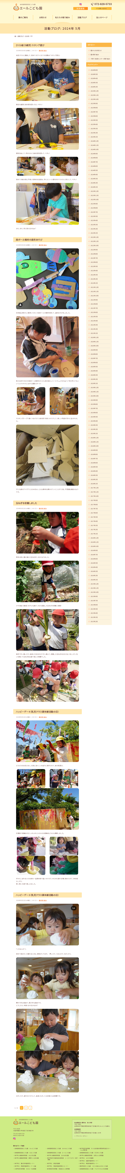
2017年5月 (94, 517)
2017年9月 (94, 500)
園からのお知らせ (96, 50)
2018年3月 (94, 475)
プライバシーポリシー (82, 1136)
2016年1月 (94, 580)
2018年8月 (94, 454)
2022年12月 (94, 237)
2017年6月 (94, 513)
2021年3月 (94, 325)
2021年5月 (94, 316)
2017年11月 (94, 492)
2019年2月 (94, 429)
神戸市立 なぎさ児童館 (86, 1158)
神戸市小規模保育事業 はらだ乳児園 (25, 1155)
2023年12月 (94, 191)
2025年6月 (94, 116)
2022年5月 (94, 266)
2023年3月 (94, 224)
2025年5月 (94, 120)
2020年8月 (94, 354)
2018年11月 (94, 442)
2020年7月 (94, 358)
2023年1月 (94, 233)
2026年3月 (94, 82)
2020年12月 (94, 337)
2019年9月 (94, 400)
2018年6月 (94, 463)
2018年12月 (94, 438)
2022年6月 (94, 262)
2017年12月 (94, 488)
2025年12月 (94, 91)
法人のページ (102, 17)
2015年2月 (94, 621)
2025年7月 (94, 112)
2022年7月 (94, 258)
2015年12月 (94, 584)
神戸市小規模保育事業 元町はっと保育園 (91, 1155)
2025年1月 (94, 137)
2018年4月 (94, 471)
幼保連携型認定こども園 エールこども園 (58, 1153)
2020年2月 (94, 379)
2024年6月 (94, 166)
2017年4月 (94, 521)
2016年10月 (94, 546)
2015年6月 (94, 605)
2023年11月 (94, 195)
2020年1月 (94, 383)
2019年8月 (94, 404)
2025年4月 (94, 124)
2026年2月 (94, 87)
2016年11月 (94, 542)
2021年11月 (94, 291)
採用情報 (81, 8)
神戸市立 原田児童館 (53, 1163)
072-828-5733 (20, 1134)
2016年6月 (94, 559)
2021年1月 (94, 333)
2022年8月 (94, 254)
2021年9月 (94, 300)
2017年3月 (94, 525)
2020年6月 (94, 362)
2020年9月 (94, 350)
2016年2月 (94, 575)
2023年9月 (94, 204)
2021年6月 (94, 312)
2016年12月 (94, 538)
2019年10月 (94, 396)
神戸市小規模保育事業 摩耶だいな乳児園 (26, 1158)
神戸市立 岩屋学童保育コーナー (89, 1161)
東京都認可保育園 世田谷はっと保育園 (58, 1169)
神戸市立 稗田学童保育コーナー (89, 1163)
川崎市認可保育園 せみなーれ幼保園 (25, 1169)
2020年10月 (94, 346)
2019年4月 (94, 421)
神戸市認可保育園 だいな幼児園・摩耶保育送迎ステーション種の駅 (95, 1149)
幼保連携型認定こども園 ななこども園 (25, 1153)
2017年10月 (94, 496)
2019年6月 (94, 412)
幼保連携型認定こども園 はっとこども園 (26, 1148)
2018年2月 (94, 479)
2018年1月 (94, 484)
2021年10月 (94, 296)
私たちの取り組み (62, 17)
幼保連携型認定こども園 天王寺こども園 (91, 1153)
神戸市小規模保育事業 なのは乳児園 (58, 1155)
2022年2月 (94, 279)
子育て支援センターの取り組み (100, 59)
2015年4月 (94, 613)
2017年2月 (94, 529)
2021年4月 (94, 321)
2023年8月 (94, 208)
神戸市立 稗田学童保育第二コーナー (58, 1166)
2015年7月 (94, 600)
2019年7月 (94, 408)
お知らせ (42, 17)
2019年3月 (94, 425)
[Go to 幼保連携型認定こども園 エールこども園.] (15, 36)
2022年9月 (94, 250)
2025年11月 (94, 95)
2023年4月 (94, 220)
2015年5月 (94, 609)
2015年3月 (94, 617)
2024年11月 (94, 145)
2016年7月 (94, 554)
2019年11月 (94, 392)
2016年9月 (94, 550)
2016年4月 (94, 567)
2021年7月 (94, 308)
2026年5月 (94, 74)
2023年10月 (94, 199)
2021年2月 (94, 329)
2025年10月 (94, 99)
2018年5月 (94, 467)
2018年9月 (94, 450)
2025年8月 (94, 108)
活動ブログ (82, 17)
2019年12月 (94, 387)
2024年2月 (94, 183)
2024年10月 (94, 149)
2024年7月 (94, 162)
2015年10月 (94, 592)
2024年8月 (94, 158)
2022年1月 (94, 283)
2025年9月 (94, 103)
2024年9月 (94, 154)
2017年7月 (94, 509)
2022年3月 (94, 275)
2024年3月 (94, 179)
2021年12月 (94, 287)
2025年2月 (94, 133)
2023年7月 (94, 212)
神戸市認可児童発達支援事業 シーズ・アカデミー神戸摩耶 (62, 1159)
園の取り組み (43, 50)
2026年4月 (94, 78)
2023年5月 (94, 216)
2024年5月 (94, 170)
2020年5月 (94, 366)
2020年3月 (94, 375)
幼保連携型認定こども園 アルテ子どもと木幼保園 (94, 1169)
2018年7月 (94, 458)
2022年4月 (94, 270)
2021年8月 (94, 304)
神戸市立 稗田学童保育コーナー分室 (25, 1166)
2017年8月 (94, 504)
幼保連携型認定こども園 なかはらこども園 (59, 1148)
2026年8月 (94, 70)
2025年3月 (94, 128)
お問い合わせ (102, 8)
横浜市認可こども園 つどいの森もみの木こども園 (94, 1166)
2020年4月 (94, 371)
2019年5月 (94, 417)
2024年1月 (94, 187)
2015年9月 (94, 596)
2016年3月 (94, 571)
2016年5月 (94, 563)
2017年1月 (94, 534)
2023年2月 (94, 229)
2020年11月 (94, 341)
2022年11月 (94, 241)
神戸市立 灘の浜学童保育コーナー (24, 1163)
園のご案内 (23, 17)
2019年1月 (94, 433)
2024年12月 (94, 141)
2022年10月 (94, 245)
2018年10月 (94, 446)
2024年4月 (94, 174)
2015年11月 (94, 588)
